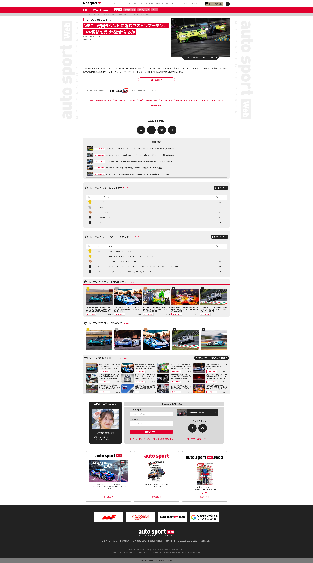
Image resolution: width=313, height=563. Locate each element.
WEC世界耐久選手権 (151, 101)
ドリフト (175, 3)
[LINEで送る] (161, 130)
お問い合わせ (206, 541)
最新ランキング (144, 10)
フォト (154, 10)
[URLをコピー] (172, 130)
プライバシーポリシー (110, 541)
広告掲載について (140, 541)
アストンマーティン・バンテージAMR (187, 101)
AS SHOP (195, 3)
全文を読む (155, 79)
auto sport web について (186, 541)
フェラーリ (205, 101)
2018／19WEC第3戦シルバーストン (101, 101)
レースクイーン (185, 3)
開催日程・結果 (130, 10)
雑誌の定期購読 (156, 541)
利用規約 (125, 541)
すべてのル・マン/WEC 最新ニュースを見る (210, 358)
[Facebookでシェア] (151, 130)
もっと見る (107, 497)
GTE (140, 101)
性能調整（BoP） (157, 105)
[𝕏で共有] (141, 130)
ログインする (150, 432)
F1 (108, 3)
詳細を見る (155, 497)
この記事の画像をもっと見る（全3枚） (199, 57)
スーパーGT (115, 3)
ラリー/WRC (166, 3)
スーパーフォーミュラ (128, 3)
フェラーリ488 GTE (217, 101)
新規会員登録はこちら (164, 439)
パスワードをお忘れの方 (141, 439)
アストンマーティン (166, 101)
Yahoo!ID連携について (199, 439)
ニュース (118, 10)
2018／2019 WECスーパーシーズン (125, 101)
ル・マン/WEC (142, 3)
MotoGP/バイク (154, 3)
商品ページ (203, 497)
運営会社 (169, 541)
